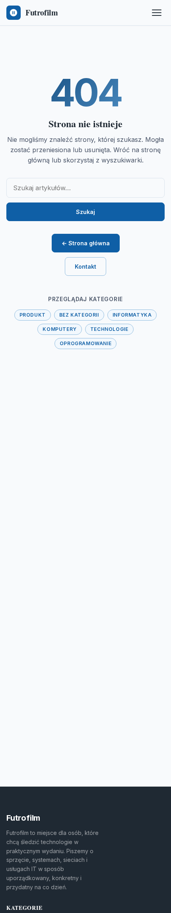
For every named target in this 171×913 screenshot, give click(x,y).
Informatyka (132, 315)
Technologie (109, 329)
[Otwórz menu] (157, 13)
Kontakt (85, 266)
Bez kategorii (79, 315)
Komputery (59, 329)
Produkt (32, 315)
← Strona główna (86, 243)
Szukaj (85, 211)
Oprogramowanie (85, 343)
